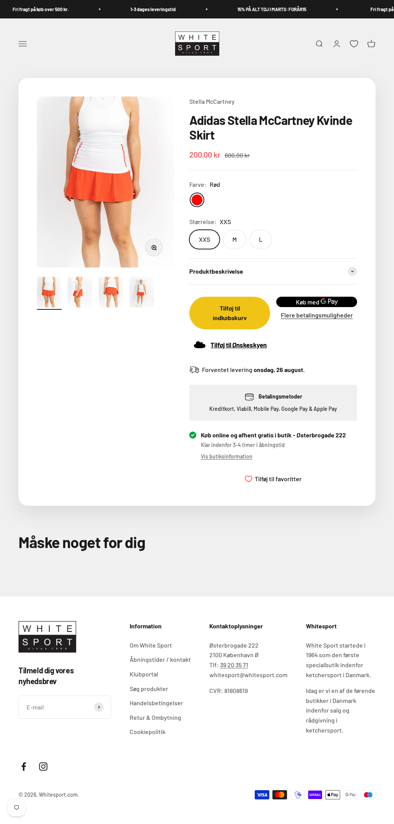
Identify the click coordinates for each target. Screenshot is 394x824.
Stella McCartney (212, 101)
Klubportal (144, 674)
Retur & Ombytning (155, 717)
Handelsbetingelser (156, 702)
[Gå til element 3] (110, 293)
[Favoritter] (354, 44)
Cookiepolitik (147, 731)
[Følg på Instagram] (43, 766)
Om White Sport (151, 645)
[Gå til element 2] (80, 293)
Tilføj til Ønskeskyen (238, 345)
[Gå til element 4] (141, 293)
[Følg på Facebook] (23, 766)
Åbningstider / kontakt (160, 659)
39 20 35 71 (234, 664)
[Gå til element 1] (49, 293)
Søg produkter (149, 688)
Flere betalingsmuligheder (317, 315)
